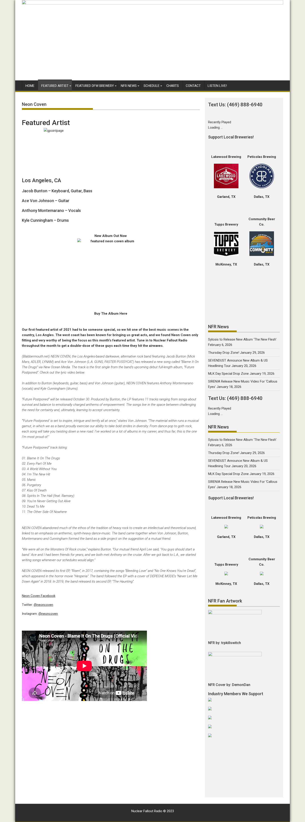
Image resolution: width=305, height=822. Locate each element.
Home (29, 86)
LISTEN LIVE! (217, 86)
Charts (172, 86)
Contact (193, 86)
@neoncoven (43, 605)
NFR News (129, 86)
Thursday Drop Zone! (223, 353)
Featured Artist (55, 86)
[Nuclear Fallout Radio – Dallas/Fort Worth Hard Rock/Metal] (152, 3)
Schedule (151, 86)
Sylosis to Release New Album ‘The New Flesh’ (242, 339)
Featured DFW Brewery (94, 86)
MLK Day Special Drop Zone (228, 374)
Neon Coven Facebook (38, 596)
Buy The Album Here (110, 314)
